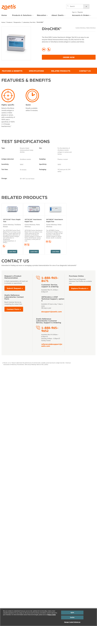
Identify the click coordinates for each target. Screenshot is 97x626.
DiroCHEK (40, 22)
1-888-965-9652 (49, 329)
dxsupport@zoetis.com (51, 311)
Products (9, 22)
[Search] (86, 6)
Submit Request (14, 288)
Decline (72, 617)
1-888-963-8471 (49, 279)
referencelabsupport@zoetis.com (51, 345)
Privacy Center (51, 614)
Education (41, 15)
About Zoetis (58, 15)
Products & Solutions (22, 15)
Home (4, 15)
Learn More (12, 251)
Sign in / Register (77, 12)
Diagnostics (17, 22)
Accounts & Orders (80, 15)
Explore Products (81, 288)
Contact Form (13, 309)
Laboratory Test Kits (29, 22)
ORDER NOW (79, 57)
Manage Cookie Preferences (72, 622)
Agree (72, 612)
